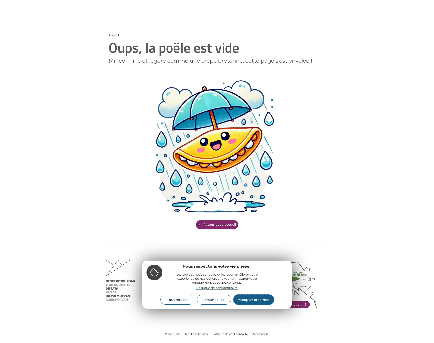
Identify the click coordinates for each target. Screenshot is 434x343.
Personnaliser (214, 300)
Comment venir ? (292, 304)
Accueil (113, 35)
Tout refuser (177, 300)
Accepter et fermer (254, 300)
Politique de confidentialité (217, 288)
